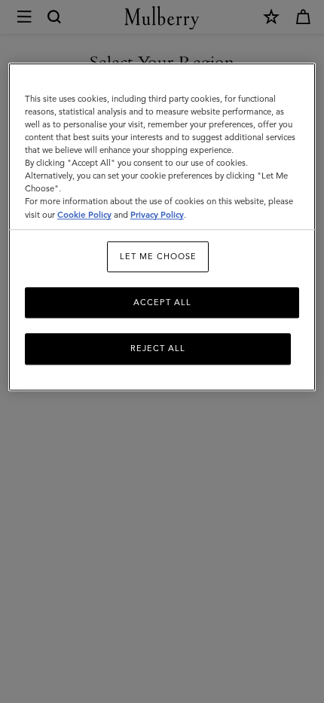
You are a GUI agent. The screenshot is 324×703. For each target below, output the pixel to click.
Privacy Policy (157, 214)
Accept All (162, 302)
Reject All (157, 349)
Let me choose (158, 256)
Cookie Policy (84, 214)
